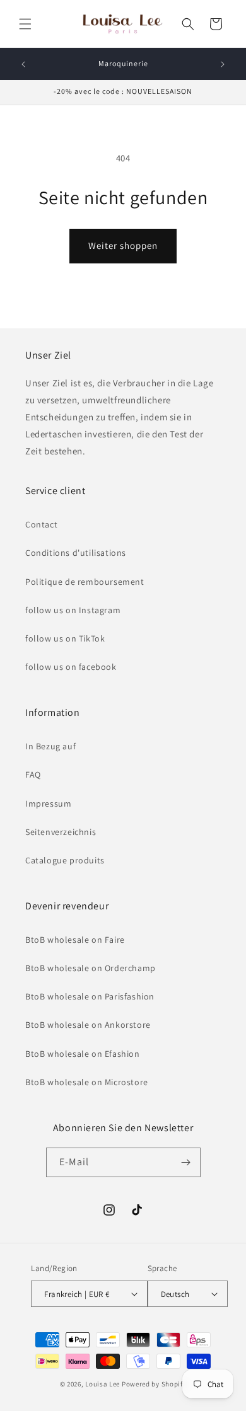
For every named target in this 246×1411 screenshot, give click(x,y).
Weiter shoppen (123, 245)
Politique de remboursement (84, 581)
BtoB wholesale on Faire (75, 939)
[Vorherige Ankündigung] (23, 64)
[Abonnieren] (186, 1162)
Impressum (48, 803)
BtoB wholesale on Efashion (82, 1053)
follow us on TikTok (65, 638)
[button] (25, 24)
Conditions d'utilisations (75, 552)
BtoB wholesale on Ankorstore (88, 1024)
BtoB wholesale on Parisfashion (90, 996)
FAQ (33, 774)
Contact (41, 524)
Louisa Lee (102, 1383)
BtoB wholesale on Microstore (86, 1082)
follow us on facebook (71, 666)
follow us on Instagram (72, 610)
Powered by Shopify (154, 1383)
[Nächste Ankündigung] (223, 64)
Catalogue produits (65, 860)
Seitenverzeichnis (60, 832)
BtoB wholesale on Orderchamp (90, 968)
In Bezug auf (50, 746)
